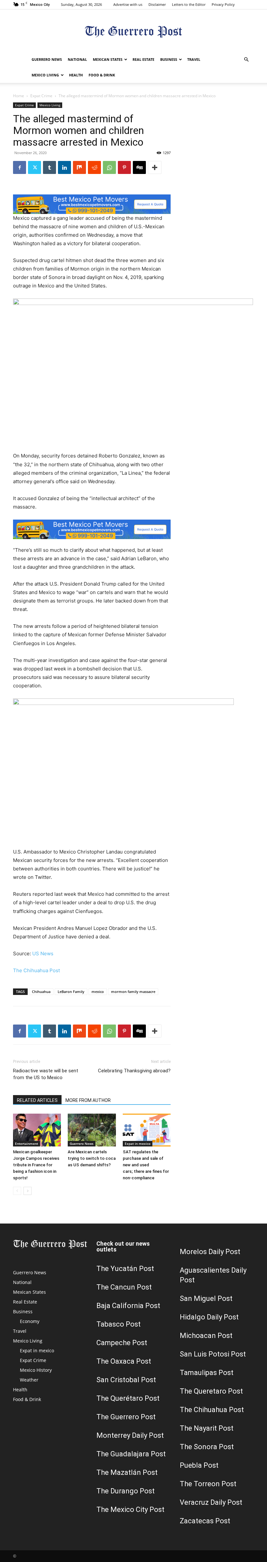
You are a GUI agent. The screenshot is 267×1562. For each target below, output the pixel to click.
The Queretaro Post (211, 1391)
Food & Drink (102, 75)
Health (76, 75)
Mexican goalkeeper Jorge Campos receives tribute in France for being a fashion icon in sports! (36, 1164)
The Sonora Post (207, 1447)
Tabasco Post (118, 1324)
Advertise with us (127, 4)
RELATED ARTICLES (37, 1100)
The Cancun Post (124, 1287)
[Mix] (79, 167)
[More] (155, 167)
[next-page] (27, 1191)
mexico (97, 991)
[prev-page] (17, 1191)
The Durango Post (125, 1491)
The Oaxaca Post (123, 1361)
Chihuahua (41, 991)
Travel (193, 59)
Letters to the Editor (188, 4)
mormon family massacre (133, 991)
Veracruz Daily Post (211, 1502)
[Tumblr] (49, 167)
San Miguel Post (206, 1298)
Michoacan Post (206, 1335)
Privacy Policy (223, 4)
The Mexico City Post (130, 1509)
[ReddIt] (94, 167)
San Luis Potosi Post (213, 1354)
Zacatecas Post (205, 1521)
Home (18, 96)
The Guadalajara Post (131, 1454)
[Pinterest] (124, 167)
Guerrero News (47, 59)
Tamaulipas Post (206, 1373)
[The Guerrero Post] (133, 31)
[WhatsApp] (109, 167)
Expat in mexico (137, 1143)
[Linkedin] (64, 167)
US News (42, 953)
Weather (29, 1380)
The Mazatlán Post (127, 1472)
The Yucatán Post (125, 1268)
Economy (29, 1321)
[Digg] (139, 167)
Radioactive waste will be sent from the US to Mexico (45, 1074)
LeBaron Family (71, 991)
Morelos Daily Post (210, 1252)
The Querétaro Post (128, 1398)
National (77, 59)
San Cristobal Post (126, 1380)
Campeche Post (121, 1343)
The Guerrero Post (126, 1417)
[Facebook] (19, 167)
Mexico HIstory (36, 1370)
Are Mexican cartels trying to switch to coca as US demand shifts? (92, 1158)
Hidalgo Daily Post (209, 1317)
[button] (246, 60)
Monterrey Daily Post (130, 1435)
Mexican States (107, 59)
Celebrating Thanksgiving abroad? (134, 1071)
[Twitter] (34, 167)
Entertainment (26, 1143)
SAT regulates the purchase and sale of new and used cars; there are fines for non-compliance (146, 1164)
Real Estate (143, 59)
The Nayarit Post (206, 1428)
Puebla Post (199, 1465)
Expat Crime (41, 96)
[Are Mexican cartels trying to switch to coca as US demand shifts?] (92, 1130)
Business (168, 59)
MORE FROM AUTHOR (88, 1100)
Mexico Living (45, 75)
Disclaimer (157, 4)
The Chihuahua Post (36, 970)
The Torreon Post (208, 1484)
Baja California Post (128, 1306)
